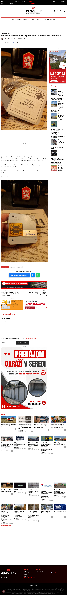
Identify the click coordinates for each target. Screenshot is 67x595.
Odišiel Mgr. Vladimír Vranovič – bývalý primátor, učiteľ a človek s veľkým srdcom (10, 294)
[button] (64, 11)
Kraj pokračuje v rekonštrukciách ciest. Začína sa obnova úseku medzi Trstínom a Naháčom (33, 515)
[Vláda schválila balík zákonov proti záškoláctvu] (60, 507)
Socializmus (12, 267)
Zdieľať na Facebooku (20, 275)
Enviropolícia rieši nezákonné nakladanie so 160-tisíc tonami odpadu (59, 491)
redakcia (3, 427)
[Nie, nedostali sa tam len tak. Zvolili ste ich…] (20, 438)
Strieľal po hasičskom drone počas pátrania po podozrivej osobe (41, 426)
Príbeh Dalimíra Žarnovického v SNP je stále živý (46, 513)
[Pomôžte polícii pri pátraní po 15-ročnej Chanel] (33, 485)
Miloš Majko (10, 38)
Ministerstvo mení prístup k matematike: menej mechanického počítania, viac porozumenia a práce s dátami (46, 493)
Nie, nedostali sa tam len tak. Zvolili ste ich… (19, 444)
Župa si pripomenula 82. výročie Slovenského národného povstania (57, 426)
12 (25, 448)
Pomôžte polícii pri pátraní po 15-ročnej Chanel (33, 491)
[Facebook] (54, 11)
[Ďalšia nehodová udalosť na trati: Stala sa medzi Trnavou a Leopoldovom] (20, 507)
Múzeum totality (6, 33)
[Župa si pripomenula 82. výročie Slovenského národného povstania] (58, 419)
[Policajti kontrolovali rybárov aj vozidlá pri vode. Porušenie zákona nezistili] (7, 438)
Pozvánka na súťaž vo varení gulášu (61, 168)
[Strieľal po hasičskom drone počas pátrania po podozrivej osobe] (41, 419)
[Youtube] (60, 11)
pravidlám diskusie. (31, 338)
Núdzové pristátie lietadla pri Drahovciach (8, 425)
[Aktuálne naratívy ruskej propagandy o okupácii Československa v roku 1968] (25, 419)
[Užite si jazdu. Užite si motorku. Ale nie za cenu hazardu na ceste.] (33, 438)
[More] (17, 42)
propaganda (19, 267)
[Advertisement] (16, 10)
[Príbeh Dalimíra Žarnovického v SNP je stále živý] (47, 507)
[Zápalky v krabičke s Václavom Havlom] (7, 485)
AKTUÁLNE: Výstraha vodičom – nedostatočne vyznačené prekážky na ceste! (36, 294)
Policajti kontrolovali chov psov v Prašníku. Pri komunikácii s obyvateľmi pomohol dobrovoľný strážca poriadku (6, 516)
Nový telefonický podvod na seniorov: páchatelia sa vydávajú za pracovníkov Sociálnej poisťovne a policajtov (58, 129)
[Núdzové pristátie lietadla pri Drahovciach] (8, 419)
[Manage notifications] (3, 591)
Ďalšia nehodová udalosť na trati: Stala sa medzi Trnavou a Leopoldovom (19, 514)
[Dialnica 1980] (20, 485)
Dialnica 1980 (18, 490)
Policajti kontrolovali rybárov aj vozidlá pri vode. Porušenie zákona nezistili (7, 445)
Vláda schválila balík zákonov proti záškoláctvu (60, 513)
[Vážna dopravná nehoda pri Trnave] (60, 438)
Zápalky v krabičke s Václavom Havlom (7, 490)
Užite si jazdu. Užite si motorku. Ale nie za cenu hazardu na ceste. (33, 444)
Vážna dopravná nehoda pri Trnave (61, 116)
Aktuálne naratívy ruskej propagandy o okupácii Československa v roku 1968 (24, 426)
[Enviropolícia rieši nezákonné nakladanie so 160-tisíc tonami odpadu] (60, 485)
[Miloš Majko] (2, 39)
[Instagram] (57, 11)
